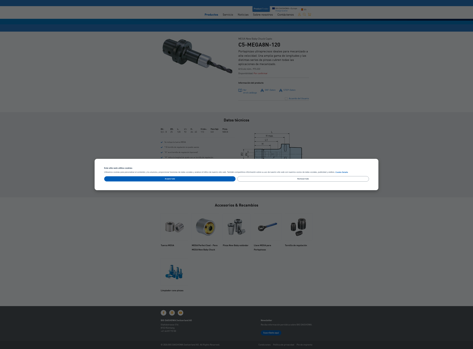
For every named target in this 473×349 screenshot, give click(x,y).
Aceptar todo (170, 179)
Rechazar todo (303, 179)
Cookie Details (341, 172)
